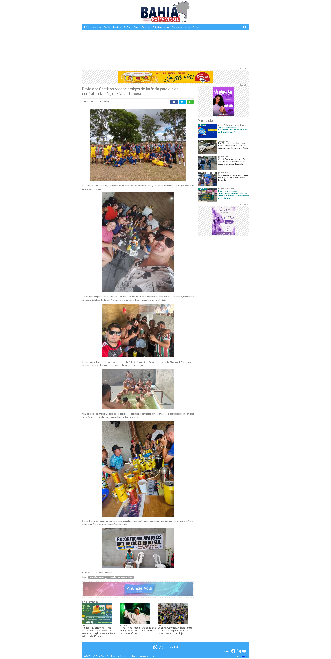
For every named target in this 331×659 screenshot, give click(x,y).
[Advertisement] (165, 50)
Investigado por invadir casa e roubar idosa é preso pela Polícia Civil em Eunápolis (233, 177)
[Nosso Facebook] (233, 651)
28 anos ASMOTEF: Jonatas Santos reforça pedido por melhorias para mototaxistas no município (175, 630)
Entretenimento (161, 27)
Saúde (107, 27)
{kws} (244, 656)
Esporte (145, 27)
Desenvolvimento (181, 27)
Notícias (97, 27)
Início (86, 27)
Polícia (127, 27)
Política (117, 27)
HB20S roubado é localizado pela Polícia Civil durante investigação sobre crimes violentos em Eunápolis (233, 145)
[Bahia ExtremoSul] (165, 11)
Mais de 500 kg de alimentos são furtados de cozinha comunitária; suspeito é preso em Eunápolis (231, 161)
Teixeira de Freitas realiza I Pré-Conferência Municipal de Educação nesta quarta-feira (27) (232, 130)
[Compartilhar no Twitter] (182, 102)
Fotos (196, 27)
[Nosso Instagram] (239, 651)
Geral (136, 27)
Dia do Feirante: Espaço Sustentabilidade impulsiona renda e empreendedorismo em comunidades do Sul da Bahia (233, 194)
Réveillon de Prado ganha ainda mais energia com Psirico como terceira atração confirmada (138, 630)
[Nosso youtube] (244, 651)
